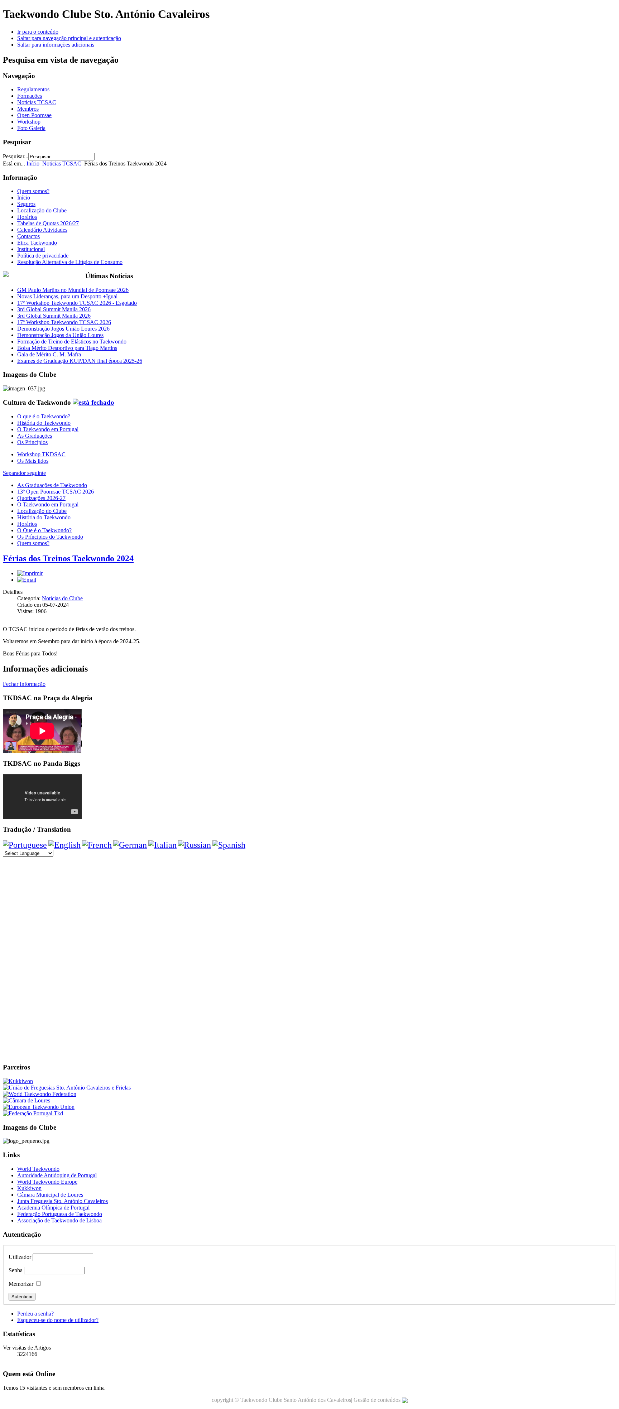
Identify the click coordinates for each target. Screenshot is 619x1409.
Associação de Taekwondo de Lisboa (59, 1220)
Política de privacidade (42, 256)
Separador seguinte (24, 473)
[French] (97, 845)
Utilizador (20, 1257)
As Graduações (34, 436)
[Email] (26, 580)
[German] (130, 845)
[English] (64, 845)
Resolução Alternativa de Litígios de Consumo (70, 262)
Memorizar (21, 1284)
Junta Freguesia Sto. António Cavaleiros (62, 1201)
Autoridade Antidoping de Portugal (57, 1175)
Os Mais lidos (32, 461)
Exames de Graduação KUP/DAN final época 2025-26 (79, 361)
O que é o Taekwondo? (43, 416)
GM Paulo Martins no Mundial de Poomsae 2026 (73, 290)
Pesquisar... (15, 156)
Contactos (28, 236)
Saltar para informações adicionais (55, 45)
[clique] (93, 402)
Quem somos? (33, 191)
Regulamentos (33, 89)
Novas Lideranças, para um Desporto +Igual (67, 296)
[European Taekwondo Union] (39, 1107)
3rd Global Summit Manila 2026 (54, 309)
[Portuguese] (25, 845)
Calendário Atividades (42, 230)
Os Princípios (32, 442)
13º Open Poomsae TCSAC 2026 (55, 492)
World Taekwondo (38, 1169)
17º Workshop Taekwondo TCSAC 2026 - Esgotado (77, 303)
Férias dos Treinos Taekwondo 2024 (68, 558)
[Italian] (162, 845)
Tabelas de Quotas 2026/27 (48, 223)
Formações (29, 96)
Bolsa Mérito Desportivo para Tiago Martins (67, 348)
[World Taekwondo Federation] (39, 1094)
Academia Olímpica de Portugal (53, 1207)
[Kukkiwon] (18, 1081)
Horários (27, 217)
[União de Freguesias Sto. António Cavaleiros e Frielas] (67, 1088)
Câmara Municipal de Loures (50, 1195)
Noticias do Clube (62, 598)
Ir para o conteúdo (37, 32)
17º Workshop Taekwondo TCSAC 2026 (64, 322)
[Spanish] (228, 845)
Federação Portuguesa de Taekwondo (59, 1214)
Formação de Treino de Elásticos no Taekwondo (71, 341)
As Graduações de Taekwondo (52, 485)
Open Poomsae (34, 115)
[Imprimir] (30, 573)
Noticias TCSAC (36, 102)
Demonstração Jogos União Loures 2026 (63, 329)
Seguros (26, 204)
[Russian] (194, 845)
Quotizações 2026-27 (41, 498)
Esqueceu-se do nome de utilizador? (58, 1320)
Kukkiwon (29, 1188)
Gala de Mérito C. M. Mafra (49, 354)
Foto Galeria (31, 128)
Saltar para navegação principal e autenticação (69, 38)
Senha (16, 1270)
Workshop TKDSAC (41, 454)
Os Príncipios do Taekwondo (50, 537)
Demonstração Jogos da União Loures (60, 335)
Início (33, 163)
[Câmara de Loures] (26, 1100)
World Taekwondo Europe (47, 1182)
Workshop (28, 122)
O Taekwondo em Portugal (47, 429)
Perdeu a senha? (35, 1314)
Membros (28, 109)
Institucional (31, 249)
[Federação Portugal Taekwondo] (33, 1113)
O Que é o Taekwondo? (44, 530)
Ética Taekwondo (37, 243)
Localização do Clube (42, 210)
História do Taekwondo (44, 423)
